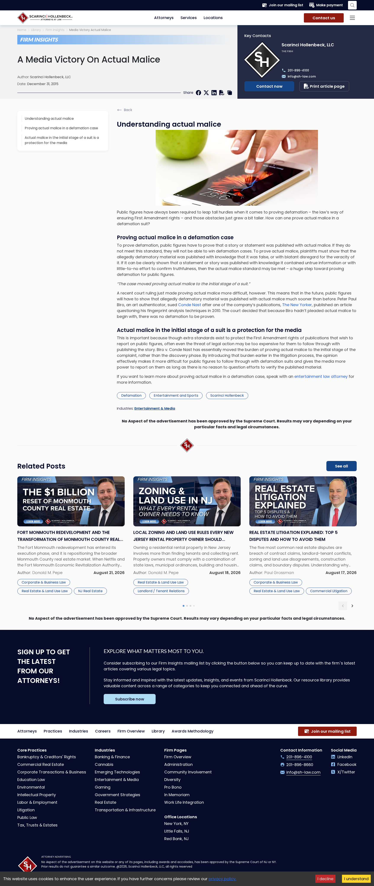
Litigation (26, 810)
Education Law (31, 779)
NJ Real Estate (90, 591)
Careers (103, 731)
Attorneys (164, 17)
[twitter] (206, 92)
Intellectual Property (36, 794)
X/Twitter (346, 772)
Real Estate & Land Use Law (45, 591)
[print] (221, 92)
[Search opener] (352, 5)
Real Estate (105, 802)
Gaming (102, 787)
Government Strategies (117, 794)
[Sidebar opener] (352, 17)
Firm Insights (55, 30)
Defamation (131, 395)
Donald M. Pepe (47, 572)
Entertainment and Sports (176, 395)
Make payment (329, 5)
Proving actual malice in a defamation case (61, 128)
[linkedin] (214, 92)
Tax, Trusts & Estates (37, 825)
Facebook (346, 764)
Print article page (327, 86)
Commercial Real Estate (40, 764)
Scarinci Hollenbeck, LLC (50, 76)
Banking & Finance (112, 757)
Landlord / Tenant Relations (161, 591)
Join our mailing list (286, 5)
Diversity (172, 779)
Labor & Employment (37, 802)
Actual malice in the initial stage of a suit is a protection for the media (62, 140)
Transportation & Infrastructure (125, 810)
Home (21, 30)
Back (128, 109)
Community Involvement (188, 772)
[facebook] (198, 92)
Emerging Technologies (117, 772)
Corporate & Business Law (44, 582)
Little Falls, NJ (176, 831)
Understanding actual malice (49, 118)
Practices (53, 731)
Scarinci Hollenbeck (227, 395)
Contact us (324, 18)
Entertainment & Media (154, 408)
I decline (325, 878)
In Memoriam (177, 794)
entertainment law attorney (321, 376)
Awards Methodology (192, 731)
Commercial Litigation (328, 591)
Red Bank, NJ (176, 838)
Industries (78, 731)
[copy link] (229, 92)
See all (341, 466)
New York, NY (176, 823)
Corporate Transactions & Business (51, 772)
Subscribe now (129, 699)
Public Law (27, 817)
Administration (178, 764)
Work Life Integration (184, 802)
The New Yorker (297, 304)
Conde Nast (189, 304)
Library (36, 30)
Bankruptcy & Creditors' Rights (46, 757)
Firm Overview (131, 731)
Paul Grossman (279, 572)
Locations (213, 17)
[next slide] (352, 605)
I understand (356, 878)
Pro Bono (173, 787)
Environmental (31, 787)
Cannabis (104, 764)
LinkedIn (344, 757)
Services (189, 17)
